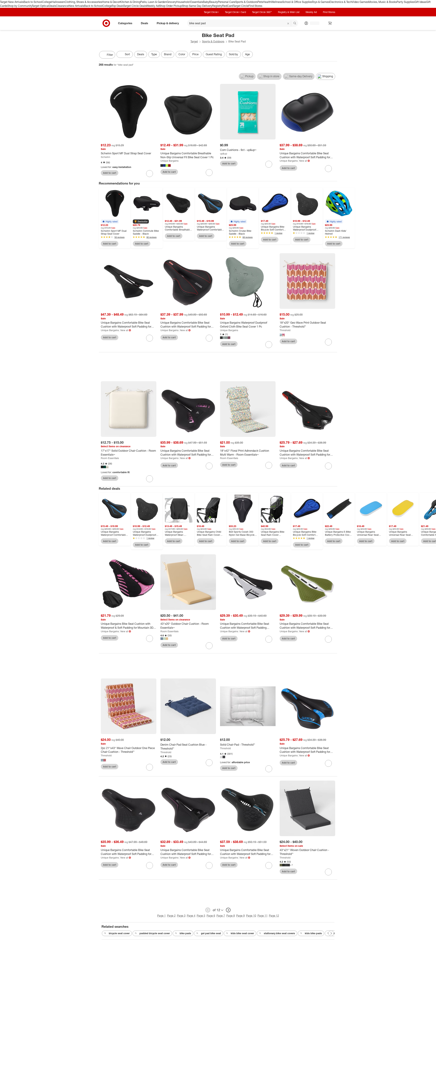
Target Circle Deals (134, 6)
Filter (110, 54)
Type (154, 54)
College (47, 2)
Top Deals (117, 6)
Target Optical (40, 6)
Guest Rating (214, 54)
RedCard (227, 6)
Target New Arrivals (12, 2)
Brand (167, 54)
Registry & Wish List (288, 12)
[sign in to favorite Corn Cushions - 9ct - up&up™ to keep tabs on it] (268, 164)
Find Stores (255, 6)
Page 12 (274, 915)
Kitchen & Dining (130, 2)
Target (194, 41)
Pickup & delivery (168, 23)
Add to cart (109, 172)
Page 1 (161, 915)
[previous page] (208, 910)
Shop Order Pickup (170, 6)
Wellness (276, 2)
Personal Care (226, 2)
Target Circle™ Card (235, 12)
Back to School (33, 2)
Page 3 (181, 915)
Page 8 (230, 915)
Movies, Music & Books (382, 2)
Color (181, 54)
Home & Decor (111, 2)
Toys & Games (320, 2)
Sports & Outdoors (246, 2)
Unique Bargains (169, 160)
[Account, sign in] (313, 23)
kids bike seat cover (242, 933)
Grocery (171, 2)
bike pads (185, 933)
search (295, 23)
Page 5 (201, 915)
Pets (260, 2)
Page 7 (220, 915)
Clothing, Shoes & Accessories (83, 2)
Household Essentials (189, 2)
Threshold (285, 330)
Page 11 (263, 915)
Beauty (213, 2)
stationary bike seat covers (279, 933)
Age (247, 54)
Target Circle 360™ (262, 12)
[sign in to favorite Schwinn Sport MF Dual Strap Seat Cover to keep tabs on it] (149, 173)
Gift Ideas (420, 2)
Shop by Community (19, 6)
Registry (217, 6)
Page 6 (211, 915)
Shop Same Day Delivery (197, 6)
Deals (52, 6)
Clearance (62, 6)
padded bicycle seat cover (154, 933)
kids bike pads (313, 933)
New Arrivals (76, 6)
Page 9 (240, 915)
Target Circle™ (211, 12)
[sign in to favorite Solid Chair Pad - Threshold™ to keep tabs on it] (268, 768)
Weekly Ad (152, 6)
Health (267, 2)
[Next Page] (334, 55)
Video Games (360, 2)
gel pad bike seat (211, 933)
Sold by (233, 54)
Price (195, 54)
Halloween (58, 2)
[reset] (288, 23)
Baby (206, 2)
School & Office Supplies (297, 2)
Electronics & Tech (340, 2)
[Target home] (106, 23)
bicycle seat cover (119, 933)
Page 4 (191, 915)
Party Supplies (405, 2)
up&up (223, 153)
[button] (110, 221)
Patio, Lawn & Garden (153, 2)
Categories (125, 23)
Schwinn (105, 157)
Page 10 (251, 915)
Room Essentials (110, 458)
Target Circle (240, 6)
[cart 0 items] (330, 23)
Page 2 (171, 915)
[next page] (228, 910)
